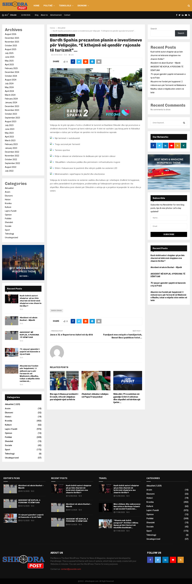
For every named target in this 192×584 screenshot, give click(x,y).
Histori (8, 199)
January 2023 (11, 148)
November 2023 (12, 110)
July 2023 (9, 125)
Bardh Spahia (56, 310)
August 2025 (10, 49)
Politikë (48, 5)
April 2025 (9, 64)
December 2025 (12, 38)
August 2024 (10, 80)
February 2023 (11, 144)
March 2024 (10, 95)
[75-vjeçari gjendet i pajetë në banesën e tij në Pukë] (11, 352)
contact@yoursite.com (71, 569)
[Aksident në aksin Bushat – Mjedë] (11, 320)
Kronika (8, 203)
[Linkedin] (165, 560)
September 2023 (12, 118)
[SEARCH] (184, 123)
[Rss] (181, 560)
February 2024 (11, 99)
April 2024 (9, 91)
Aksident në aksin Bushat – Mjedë (28, 318)
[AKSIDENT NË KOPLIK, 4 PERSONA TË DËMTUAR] (11, 335)
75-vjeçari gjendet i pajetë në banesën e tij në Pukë (30, 351)
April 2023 (9, 137)
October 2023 (11, 114)
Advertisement (56, 15)
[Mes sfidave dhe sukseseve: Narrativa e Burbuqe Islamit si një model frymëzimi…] (105, 507)
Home (36, 5)
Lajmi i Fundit (63, 35)
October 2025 (11, 45)
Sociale (8, 226)
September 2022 (12, 163)
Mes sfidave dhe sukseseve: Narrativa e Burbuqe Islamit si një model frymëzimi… (127, 506)
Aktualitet (54, 35)
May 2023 (9, 133)
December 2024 (12, 72)
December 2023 (12, 106)
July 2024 (9, 83)
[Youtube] (173, 560)
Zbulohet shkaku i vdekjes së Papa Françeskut (95, 395)
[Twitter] (158, 560)
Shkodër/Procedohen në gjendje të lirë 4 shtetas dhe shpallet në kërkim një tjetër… (126, 398)
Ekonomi (82, 5)
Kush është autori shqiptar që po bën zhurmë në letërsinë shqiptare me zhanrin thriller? (30, 300)
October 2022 (11, 159)
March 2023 (10, 140)
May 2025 (9, 61)
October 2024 (11, 76)
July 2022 (9, 171)
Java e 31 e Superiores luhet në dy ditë (71, 334)
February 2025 (11, 68)
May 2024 (9, 87)
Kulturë (8, 207)
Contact (67, 15)
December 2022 (12, 152)
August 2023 (10, 121)
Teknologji (65, 5)
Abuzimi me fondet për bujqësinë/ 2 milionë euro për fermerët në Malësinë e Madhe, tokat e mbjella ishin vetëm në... (30, 373)
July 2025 (9, 53)
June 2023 (9, 129)
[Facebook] (150, 560)
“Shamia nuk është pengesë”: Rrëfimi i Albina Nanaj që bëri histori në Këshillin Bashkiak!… (126, 524)
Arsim (7, 192)
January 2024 (11, 102)
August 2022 (10, 167)
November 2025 (12, 42)
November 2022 (12, 156)
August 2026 (10, 34)
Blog (36, 15)
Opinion (8, 215)
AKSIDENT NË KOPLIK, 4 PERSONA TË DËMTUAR (29, 334)
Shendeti (9, 222)
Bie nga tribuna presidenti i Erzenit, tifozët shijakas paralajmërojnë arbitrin (64, 397)
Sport (7, 230)
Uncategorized (11, 237)
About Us (44, 15)
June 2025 (9, 57)
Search (154, 29)
